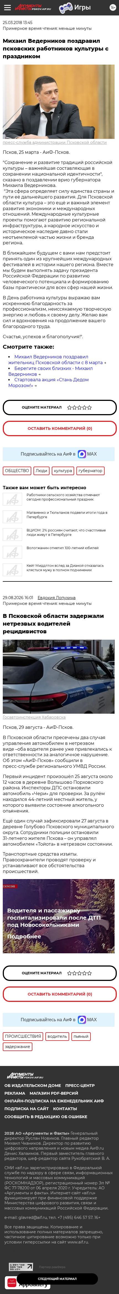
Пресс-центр (80, 1085)
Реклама (14, 1093)
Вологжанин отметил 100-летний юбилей (63, 548)
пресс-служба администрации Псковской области (55, 142)
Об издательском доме (32, 1085)
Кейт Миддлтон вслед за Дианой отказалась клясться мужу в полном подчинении (65, 567)
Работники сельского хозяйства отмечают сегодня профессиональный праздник (63, 497)
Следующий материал (57, 1279)
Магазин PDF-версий (54, 1093)
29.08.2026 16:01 (18, 597)
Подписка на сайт (26, 1108)
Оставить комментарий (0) (60, 428)
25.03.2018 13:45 (17, 22)
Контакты (65, 1108)
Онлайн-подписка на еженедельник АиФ (54, 1101)
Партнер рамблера (52, 1267)
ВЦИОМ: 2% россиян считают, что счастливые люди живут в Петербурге (66, 532)
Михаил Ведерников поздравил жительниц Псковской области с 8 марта (55, 359)
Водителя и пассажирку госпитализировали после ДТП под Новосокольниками (54, 917)
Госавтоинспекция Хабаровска (34, 717)
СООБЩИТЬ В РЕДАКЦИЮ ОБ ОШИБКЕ (45, 1116)
